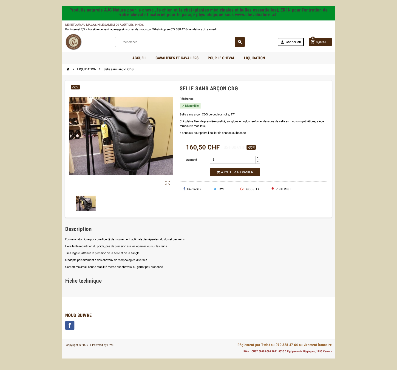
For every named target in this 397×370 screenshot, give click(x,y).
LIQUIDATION (254, 58)
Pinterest (283, 189)
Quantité (191, 159)
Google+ (252, 189)
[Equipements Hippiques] (73, 41)
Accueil (139, 58)
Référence (186, 98)
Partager (194, 189)
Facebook (69, 325)
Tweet (223, 189)
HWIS (110, 345)
